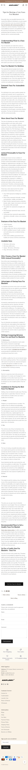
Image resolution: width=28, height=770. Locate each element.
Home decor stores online (7, 530)
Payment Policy (5, 720)
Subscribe (5, 747)
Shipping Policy (5, 724)
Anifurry (6, 764)
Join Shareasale (5, 729)
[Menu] (1, 5)
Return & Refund (5, 700)
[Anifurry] (14, 5)
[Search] (5, 5)
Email (2, 619)
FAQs (2, 715)
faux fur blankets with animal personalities (12, 25)
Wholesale (4, 703)
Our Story (3, 717)
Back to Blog (14, 598)
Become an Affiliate (6, 732)
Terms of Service (5, 727)
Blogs (2, 712)
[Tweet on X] (5, 591)
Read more (9, 365)
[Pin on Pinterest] (8, 591)
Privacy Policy (4, 722)
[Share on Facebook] (6, 591)
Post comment (7, 641)
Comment (3, 627)
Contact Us (4, 693)
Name (2, 612)
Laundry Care (4, 698)
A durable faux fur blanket (19, 349)
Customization (5, 695)
